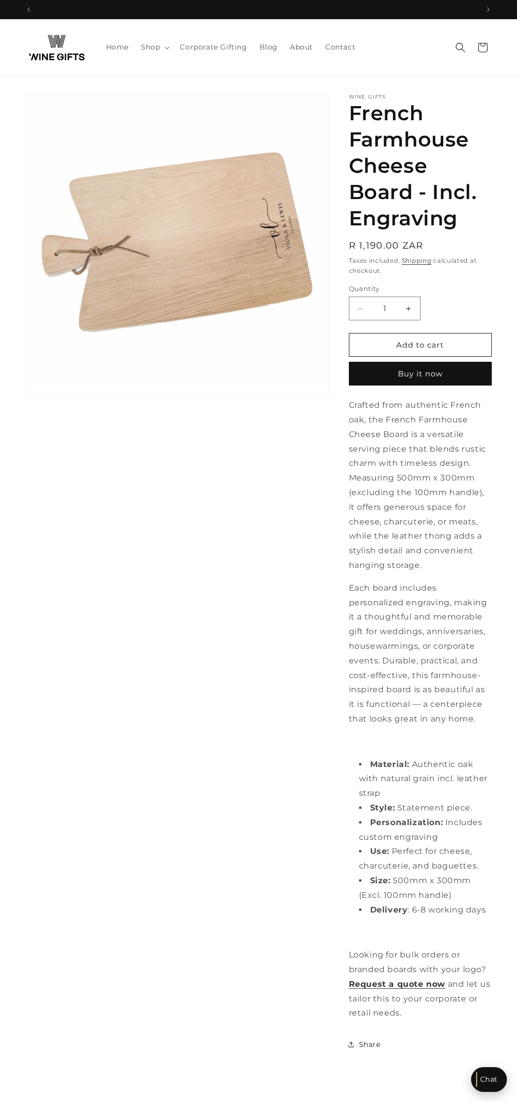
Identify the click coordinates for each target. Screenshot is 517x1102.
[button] (154, 47)
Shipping (417, 260)
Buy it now (420, 373)
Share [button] (370, 1044)
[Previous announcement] (29, 9)
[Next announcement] (488, 9)
